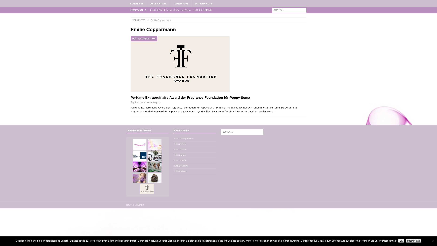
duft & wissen (180, 171)
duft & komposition (183, 138)
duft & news (180, 154)
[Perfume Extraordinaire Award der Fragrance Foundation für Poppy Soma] (147, 189)
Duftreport (155, 102)
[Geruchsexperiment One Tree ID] (154, 156)
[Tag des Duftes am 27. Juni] (154, 144)
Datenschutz (203, 3)
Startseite (136, 3)
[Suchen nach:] (289, 10)
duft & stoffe (180, 160)
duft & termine (181, 165)
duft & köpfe (180, 144)
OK (401, 241)
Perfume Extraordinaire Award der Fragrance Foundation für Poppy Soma (190, 97)
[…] (274, 111)
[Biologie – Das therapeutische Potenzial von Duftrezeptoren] (154, 167)
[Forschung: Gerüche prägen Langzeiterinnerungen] (139, 178)
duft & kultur (180, 149)
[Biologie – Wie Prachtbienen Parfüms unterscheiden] (139, 156)
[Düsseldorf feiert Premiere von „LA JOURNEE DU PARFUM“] (139, 167)
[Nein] (432, 241)
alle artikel (158, 3)
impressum (181, 3)
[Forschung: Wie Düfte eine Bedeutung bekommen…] (139, 144)
